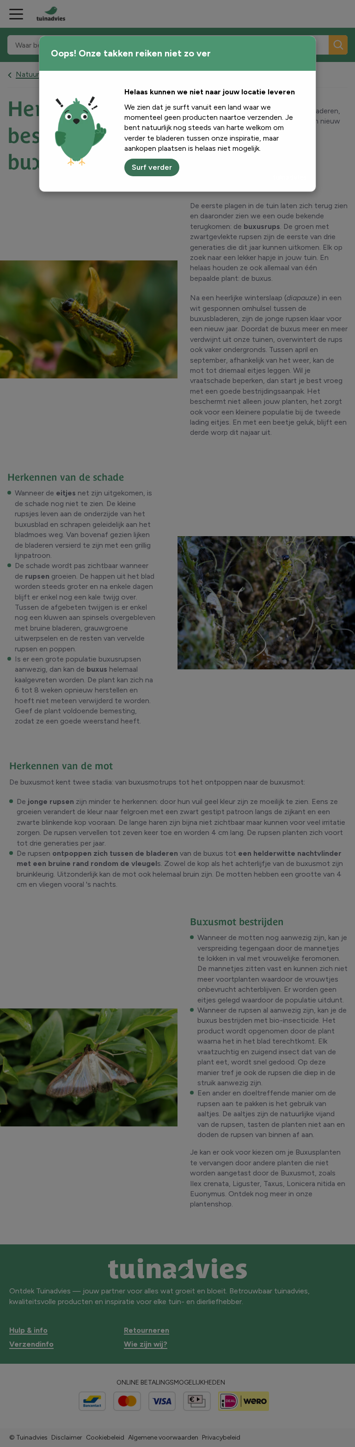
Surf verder (152, 167)
